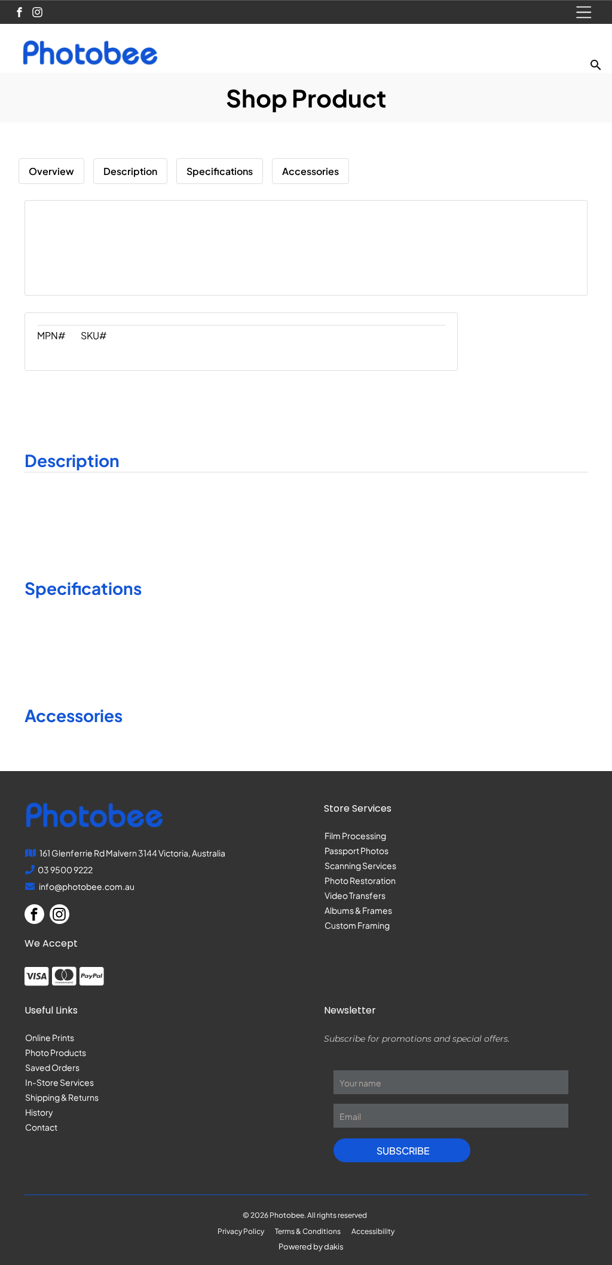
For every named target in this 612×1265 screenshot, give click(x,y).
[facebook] (19, 14)
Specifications (219, 171)
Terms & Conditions (308, 1231)
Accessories (310, 171)
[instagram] (37, 14)
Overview (51, 171)
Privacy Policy (241, 1231)
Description (130, 171)
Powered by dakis (311, 1246)
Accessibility (372, 1231)
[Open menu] (583, 12)
